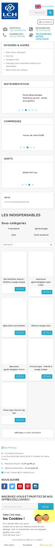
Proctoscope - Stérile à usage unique (41, 368)
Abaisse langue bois (41, 326)
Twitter (12, 486)
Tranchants (14, 229)
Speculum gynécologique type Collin (41, 282)
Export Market (47, 6)
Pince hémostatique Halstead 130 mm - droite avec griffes (35, 98)
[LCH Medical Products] (9, 11)
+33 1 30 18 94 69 (17, 36)
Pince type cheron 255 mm (14, 411)
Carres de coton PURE (33, 135)
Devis (7, 197)
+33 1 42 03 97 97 (43, 30)
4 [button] (29, 110)
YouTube (20, 486)
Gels (13, 235)
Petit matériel (41, 235)
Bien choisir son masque (16, 70)
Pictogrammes (12, 60)
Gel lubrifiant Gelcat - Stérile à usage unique (14, 280)
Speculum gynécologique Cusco (14, 368)
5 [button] (33, 110)
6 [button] (36, 110)
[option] (27, 98)
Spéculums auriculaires (14, 326)
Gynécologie (41, 229)
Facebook (4, 486)
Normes (9, 56)
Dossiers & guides (16, 45)
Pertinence (7, 244)
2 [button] (22, 110)
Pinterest (28, 486)
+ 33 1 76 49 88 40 (18, 30)
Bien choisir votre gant (15, 52)
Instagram (35, 486)
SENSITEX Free (30, 173)
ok (47, 506)
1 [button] (19, 110)
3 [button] (26, 110)
